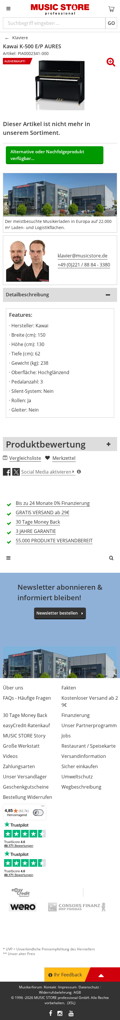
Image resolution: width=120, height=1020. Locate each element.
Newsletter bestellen (57, 613)
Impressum (67, 987)
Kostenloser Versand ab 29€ (89, 701)
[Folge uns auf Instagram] (60, 1014)
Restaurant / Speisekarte (88, 746)
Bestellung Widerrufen (27, 797)
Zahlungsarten (19, 766)
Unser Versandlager (25, 776)
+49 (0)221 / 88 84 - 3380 (84, 265)
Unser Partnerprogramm (89, 725)
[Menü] (42, 807)
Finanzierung (75, 715)
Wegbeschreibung (81, 787)
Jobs (66, 735)
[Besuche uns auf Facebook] (50, 1014)
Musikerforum (30, 987)
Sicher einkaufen (79, 766)
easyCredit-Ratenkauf (26, 725)
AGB (77, 992)
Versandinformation (83, 756)
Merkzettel (63, 458)
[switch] (38, 812)
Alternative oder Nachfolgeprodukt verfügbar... (47, 155)
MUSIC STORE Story (24, 735)
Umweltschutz (77, 776)
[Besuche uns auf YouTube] (71, 1014)
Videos (10, 756)
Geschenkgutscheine (26, 787)
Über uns (13, 687)
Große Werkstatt (21, 746)
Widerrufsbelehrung (55, 992)
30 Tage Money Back (25, 715)
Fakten (68, 687)
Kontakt (50, 987)
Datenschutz (89, 987)
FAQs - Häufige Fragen (27, 698)
